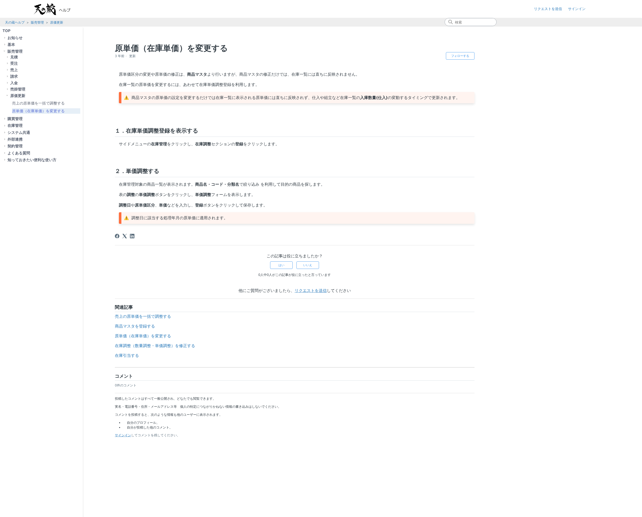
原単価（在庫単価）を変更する (38, 111)
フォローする (460, 56)
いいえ (307, 265)
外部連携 (15, 139)
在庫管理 (15, 125)
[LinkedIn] (132, 236)
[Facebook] (117, 236)
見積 (14, 56)
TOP (7, 30)
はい (281, 265)
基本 (11, 44)
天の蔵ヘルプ (15, 22)
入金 (14, 82)
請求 (14, 76)
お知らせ (15, 37)
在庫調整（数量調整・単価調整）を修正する (155, 345)
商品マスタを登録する (135, 326)
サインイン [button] (577, 9)
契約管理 (15, 146)
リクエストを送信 (548, 9)
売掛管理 (17, 89)
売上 (14, 69)
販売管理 (37, 22)
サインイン (123, 435)
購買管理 (15, 118)
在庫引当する (127, 355)
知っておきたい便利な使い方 (32, 159)
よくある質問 (19, 152)
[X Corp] (124, 236)
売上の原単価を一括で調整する (38, 103)
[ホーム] (57, 9)
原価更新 (56, 22)
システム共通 (19, 132)
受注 (14, 63)
